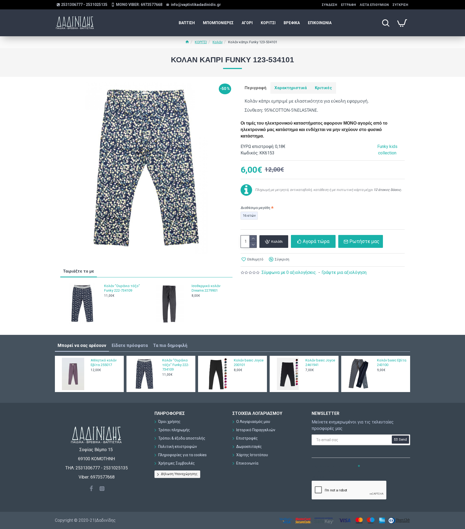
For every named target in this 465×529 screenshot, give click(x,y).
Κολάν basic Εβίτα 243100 (391, 362)
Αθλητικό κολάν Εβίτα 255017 (104, 362)
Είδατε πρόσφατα (130, 345)
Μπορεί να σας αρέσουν (82, 345)
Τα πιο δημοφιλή (170, 345)
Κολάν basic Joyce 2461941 (320, 362)
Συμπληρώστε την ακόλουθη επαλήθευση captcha (330, 471)
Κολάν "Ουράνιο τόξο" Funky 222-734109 (122, 288)
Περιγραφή (255, 87)
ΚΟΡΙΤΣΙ (201, 42)
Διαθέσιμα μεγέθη (255, 208)
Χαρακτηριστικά (290, 87)
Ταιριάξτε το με (78, 271)
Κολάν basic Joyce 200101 (248, 362)
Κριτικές (323, 87)
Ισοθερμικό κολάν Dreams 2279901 (206, 288)
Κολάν (218, 42)
